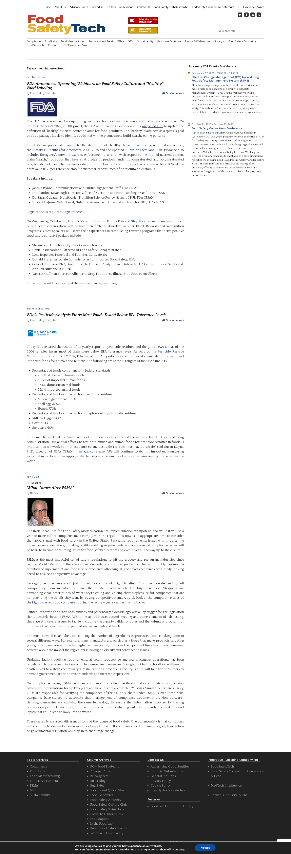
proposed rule (152, 126)
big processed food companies (54, 602)
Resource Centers (168, 41)
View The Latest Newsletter (143, 30)
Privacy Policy (161, 781)
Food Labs (51, 41)
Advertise (98, 7)
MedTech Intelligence (226, 785)
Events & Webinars (196, 41)
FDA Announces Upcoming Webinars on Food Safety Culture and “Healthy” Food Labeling (95, 86)
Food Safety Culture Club (108, 804)
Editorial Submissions (120, 7)
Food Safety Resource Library (172, 806)
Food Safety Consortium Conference (213, 7)
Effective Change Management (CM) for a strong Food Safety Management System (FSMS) (225, 79)
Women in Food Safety (106, 833)
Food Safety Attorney (105, 800)
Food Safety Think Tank (107, 809)
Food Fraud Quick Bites (107, 790)
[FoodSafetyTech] (66, 28)
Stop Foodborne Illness (148, 221)
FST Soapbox (34, 483)
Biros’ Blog (98, 781)
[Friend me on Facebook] (246, 15)
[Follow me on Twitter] (240, 15)
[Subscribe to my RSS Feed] (259, 15)
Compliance (34, 41)
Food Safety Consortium (242, 41)
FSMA (120, 41)
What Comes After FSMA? (50, 488)
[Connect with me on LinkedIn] (252, 15)
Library (218, 41)
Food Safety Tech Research (170, 7)
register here (107, 283)
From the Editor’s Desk (106, 814)
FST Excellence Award (251, 7)
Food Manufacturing (73, 41)
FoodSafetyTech (222, 766)
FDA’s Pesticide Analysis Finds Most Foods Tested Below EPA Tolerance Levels (96, 315)
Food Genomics (101, 795)
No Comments (175, 93)
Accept (205, 848)
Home (47, 7)
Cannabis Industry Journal (229, 795)
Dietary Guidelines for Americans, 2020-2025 (65, 150)
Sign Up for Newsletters (168, 790)
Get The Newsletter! (143, 21)
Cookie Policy (161, 785)
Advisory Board (79, 7)
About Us (60, 7)
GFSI (130, 41)
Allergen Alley (100, 771)
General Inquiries (163, 776)
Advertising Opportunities (170, 766)
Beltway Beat (99, 776)
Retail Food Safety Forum (108, 828)
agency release (94, 451)
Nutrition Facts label (140, 150)
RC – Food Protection (105, 766)
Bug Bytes (97, 785)
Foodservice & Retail (101, 41)
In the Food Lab (101, 823)
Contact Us (143, 7)
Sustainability (145, 41)
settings (180, 849)
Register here (72, 212)
